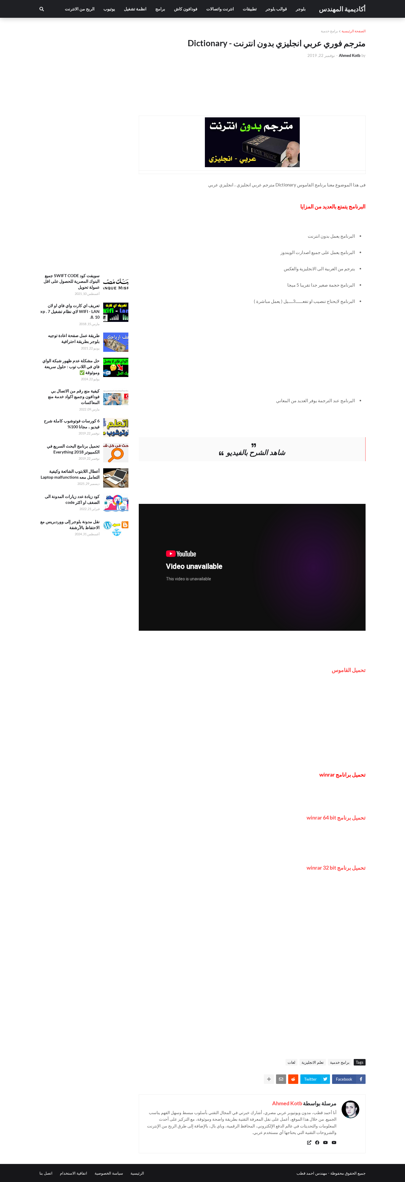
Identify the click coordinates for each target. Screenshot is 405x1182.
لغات (291, 1062)
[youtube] (334, 1143)
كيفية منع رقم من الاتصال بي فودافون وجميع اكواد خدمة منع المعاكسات (74, 396)
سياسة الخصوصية (109, 1173)
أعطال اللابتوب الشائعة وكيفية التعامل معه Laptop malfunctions (70, 474)
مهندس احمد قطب (311, 1173)
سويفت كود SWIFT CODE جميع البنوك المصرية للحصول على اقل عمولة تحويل (72, 281)
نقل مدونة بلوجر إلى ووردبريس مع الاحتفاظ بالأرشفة (70, 524)
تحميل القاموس (349, 670)
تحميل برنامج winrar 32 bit (336, 867)
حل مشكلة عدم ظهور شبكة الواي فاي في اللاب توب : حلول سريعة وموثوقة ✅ (71, 366)
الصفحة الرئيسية (354, 31)
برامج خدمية (329, 31)
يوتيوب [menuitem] (109, 8)
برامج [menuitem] (160, 8)
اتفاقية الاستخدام (73, 1173)
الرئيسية (137, 1173)
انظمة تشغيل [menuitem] (135, 8)
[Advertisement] (250, 354)
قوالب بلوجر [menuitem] (276, 8)
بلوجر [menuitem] (301, 8)
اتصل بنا (45, 1173)
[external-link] (309, 1143)
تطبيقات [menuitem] (250, 8)
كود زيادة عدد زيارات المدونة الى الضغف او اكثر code (72, 499)
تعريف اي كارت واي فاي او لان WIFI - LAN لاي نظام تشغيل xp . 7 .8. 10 (70, 311)
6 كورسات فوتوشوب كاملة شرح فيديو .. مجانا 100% (72, 423)
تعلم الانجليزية (313, 1062)
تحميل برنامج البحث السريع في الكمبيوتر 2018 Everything (73, 448)
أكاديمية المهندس (342, 9)
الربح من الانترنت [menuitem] (80, 8)
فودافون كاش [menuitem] (185, 8)
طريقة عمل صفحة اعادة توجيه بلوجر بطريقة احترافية (74, 338)
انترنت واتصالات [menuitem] (220, 8)
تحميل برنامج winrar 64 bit (336, 817)
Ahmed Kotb (287, 1103)
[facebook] (317, 1143)
